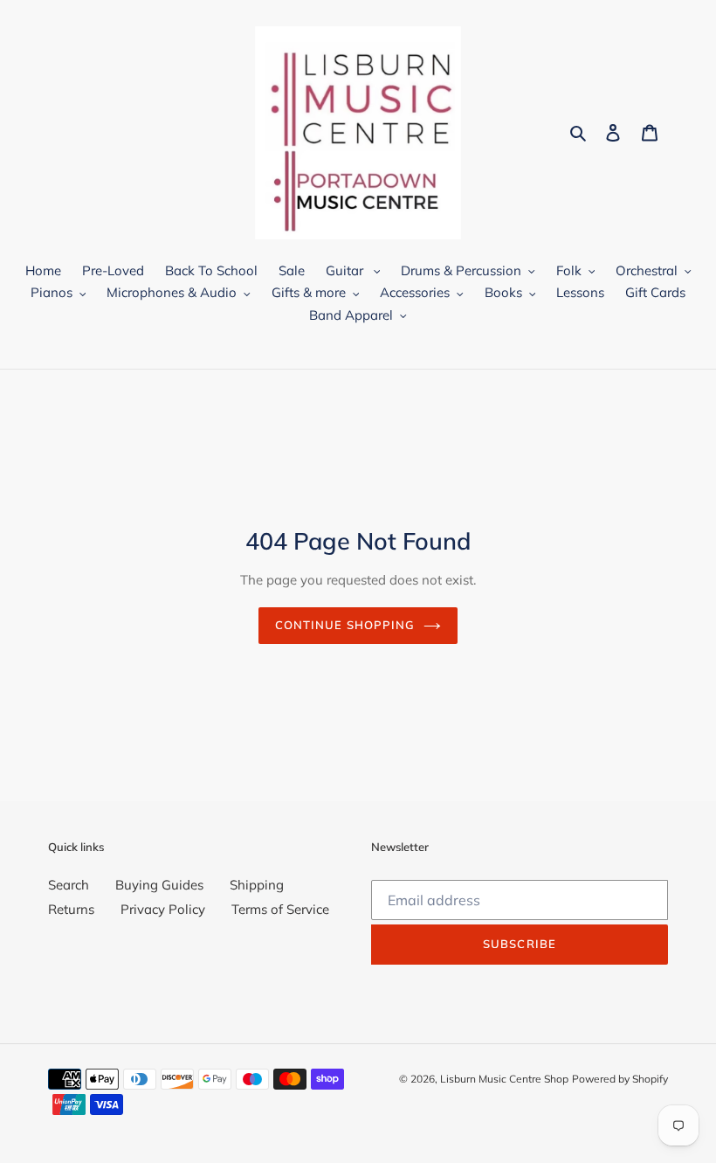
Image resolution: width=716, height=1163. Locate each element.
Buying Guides (159, 884)
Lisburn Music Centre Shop (504, 1078)
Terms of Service (280, 909)
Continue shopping (345, 625)
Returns (71, 909)
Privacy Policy (162, 909)
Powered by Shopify (620, 1078)
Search (68, 884)
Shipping (257, 884)
